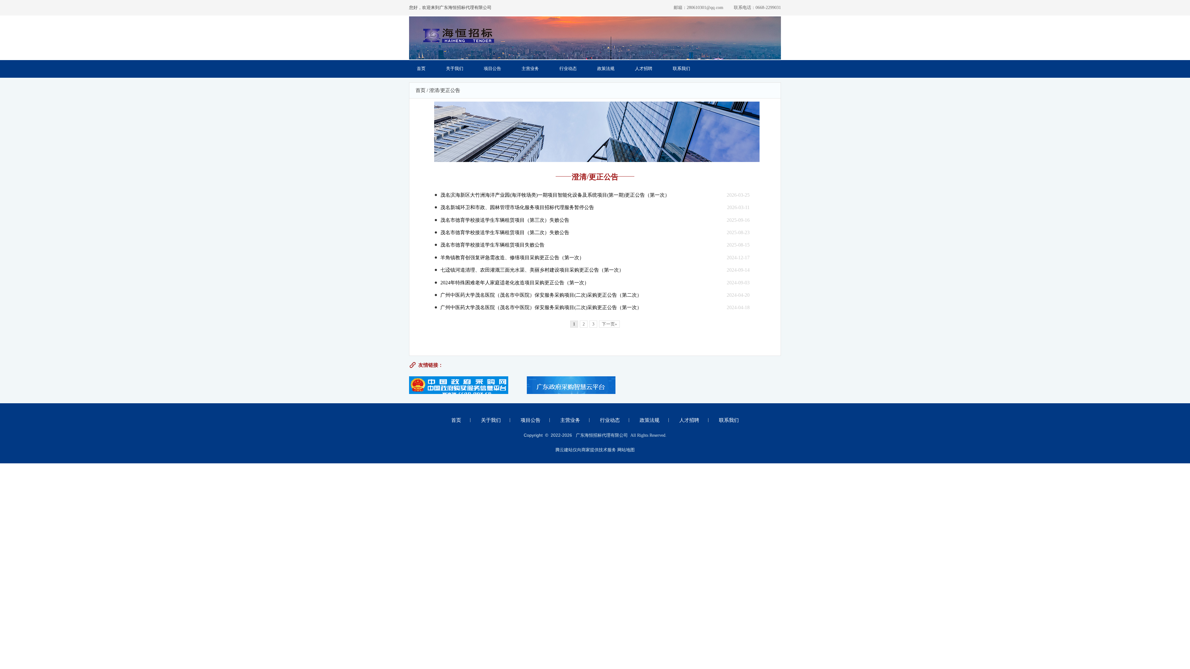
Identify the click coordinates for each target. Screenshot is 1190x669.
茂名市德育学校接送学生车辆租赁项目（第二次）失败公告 (504, 232)
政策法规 (606, 68)
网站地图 (626, 450)
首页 (421, 68)
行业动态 (568, 68)
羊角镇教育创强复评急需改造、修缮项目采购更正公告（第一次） (512, 257)
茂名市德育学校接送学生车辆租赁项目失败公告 (492, 244)
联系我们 (681, 68)
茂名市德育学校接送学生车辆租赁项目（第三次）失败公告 (504, 220)
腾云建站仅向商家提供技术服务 (585, 450)
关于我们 (454, 68)
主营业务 (530, 68)
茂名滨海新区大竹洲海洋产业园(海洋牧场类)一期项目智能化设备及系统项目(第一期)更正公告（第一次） (555, 195)
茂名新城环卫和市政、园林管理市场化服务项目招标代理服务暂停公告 (517, 207)
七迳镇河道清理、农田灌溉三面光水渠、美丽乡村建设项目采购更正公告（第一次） (532, 270)
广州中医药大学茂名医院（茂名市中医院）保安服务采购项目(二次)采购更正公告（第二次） (541, 295)
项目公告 (492, 68)
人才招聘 (643, 68)
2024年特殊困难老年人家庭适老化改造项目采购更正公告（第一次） (514, 282)
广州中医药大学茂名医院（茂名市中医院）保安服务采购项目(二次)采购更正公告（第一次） (541, 307)
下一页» (609, 324)
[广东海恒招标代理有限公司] (458, 48)
